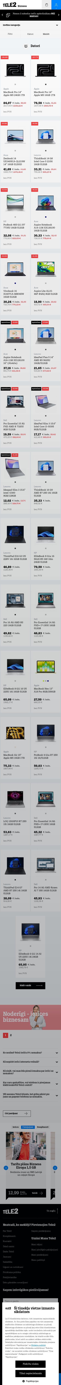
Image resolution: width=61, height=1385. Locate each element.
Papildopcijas (32, 1381)
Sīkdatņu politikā (38, 1345)
